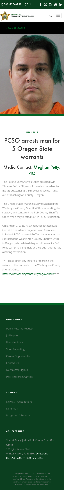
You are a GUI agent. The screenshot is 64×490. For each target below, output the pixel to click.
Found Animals (14, 342)
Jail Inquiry (12, 335)
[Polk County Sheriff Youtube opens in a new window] (55, 4)
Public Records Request (19, 328)
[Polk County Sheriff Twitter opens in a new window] (44, 4)
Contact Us (12, 363)
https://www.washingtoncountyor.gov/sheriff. (28, 274)
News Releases (15, 28)
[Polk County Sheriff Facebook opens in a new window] (39, 4)
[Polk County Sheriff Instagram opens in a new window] (50, 4)
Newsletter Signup (17, 370)
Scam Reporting (15, 349)
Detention (12, 408)
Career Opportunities (18, 356)
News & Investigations (19, 401)
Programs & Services (18, 415)
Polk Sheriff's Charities (19, 377)
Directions (42, 453)
